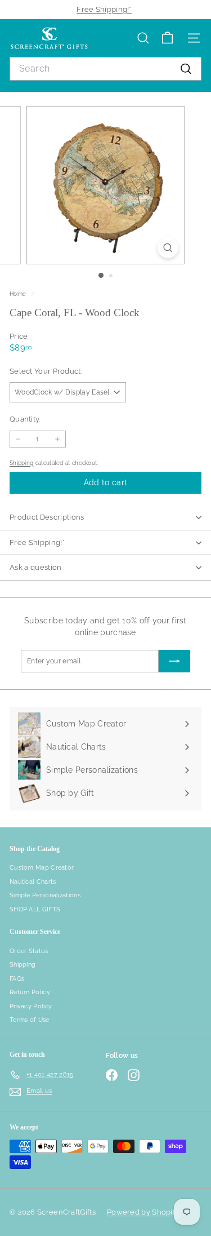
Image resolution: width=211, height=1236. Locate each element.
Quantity (24, 419)
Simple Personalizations (45, 895)
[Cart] (167, 38)
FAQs (17, 978)
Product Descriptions (47, 517)
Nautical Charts (33, 881)
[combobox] (105, 69)
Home (19, 293)
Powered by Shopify (143, 1212)
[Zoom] (168, 247)
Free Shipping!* (104, 9)
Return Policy (30, 992)
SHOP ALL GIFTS (35, 909)
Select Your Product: (46, 371)
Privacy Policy (31, 1006)
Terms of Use (30, 1020)
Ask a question (36, 567)
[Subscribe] (174, 661)
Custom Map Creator (42, 867)
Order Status (29, 951)
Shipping (21, 462)
